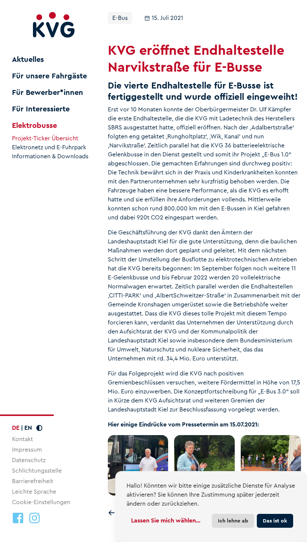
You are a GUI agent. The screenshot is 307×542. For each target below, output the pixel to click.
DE (15, 427)
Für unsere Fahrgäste (49, 76)
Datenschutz (29, 460)
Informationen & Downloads (50, 156)
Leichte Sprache (34, 491)
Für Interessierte (41, 109)
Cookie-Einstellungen (41, 502)
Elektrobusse (34, 125)
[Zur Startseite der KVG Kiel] (54, 25)
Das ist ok (275, 520)
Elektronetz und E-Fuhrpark (49, 147)
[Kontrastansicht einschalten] (39, 427)
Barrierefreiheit (32, 481)
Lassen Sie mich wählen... (165, 520)
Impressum (27, 449)
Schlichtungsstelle (37, 470)
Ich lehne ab (233, 520)
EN (28, 427)
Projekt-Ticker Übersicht (45, 138)
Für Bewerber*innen (47, 92)
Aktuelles (28, 59)
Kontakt (22, 439)
